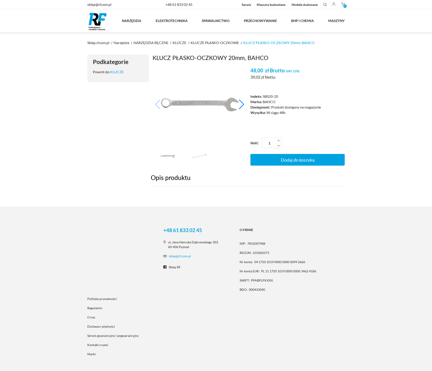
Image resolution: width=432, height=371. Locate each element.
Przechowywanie (260, 21)
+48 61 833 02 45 (178, 4)
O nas (91, 317)
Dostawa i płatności (101, 326)
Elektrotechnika (172, 21)
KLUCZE (117, 72)
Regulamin (94, 308)
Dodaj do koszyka (298, 159)
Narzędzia (131, 21)
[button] (241, 104)
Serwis (246, 5)
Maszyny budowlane (271, 5)
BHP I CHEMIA (302, 21)
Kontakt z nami (97, 345)
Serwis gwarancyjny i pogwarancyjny (113, 336)
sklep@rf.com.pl (180, 256)
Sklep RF (175, 267)
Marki (91, 354)
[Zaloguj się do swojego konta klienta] (334, 4)
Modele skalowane (305, 5)
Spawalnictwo (216, 21)
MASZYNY (336, 21)
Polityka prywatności (102, 299)
